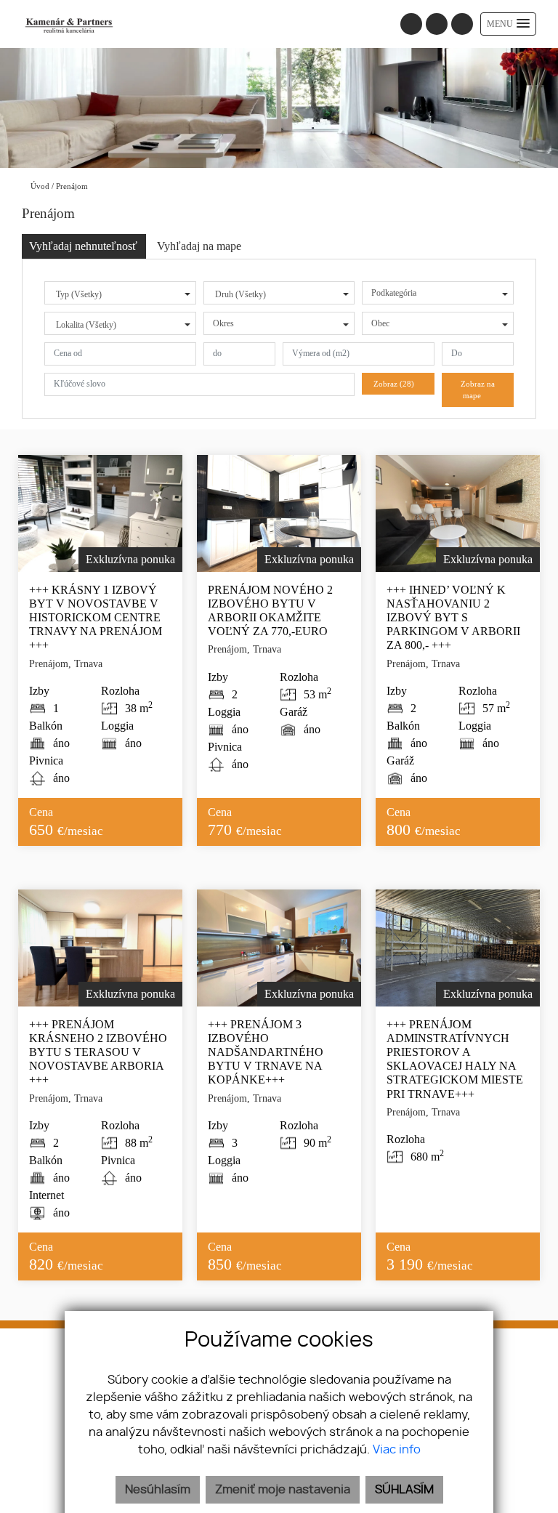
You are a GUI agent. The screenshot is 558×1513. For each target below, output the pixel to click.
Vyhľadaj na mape (199, 246)
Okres (223, 323)
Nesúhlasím (157, 1490)
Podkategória (393, 293)
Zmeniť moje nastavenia (282, 1490)
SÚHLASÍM (404, 1490)
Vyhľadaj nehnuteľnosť (83, 246)
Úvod (38, 186)
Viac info (397, 1450)
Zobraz (393, 383)
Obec (380, 323)
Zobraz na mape (478, 389)
